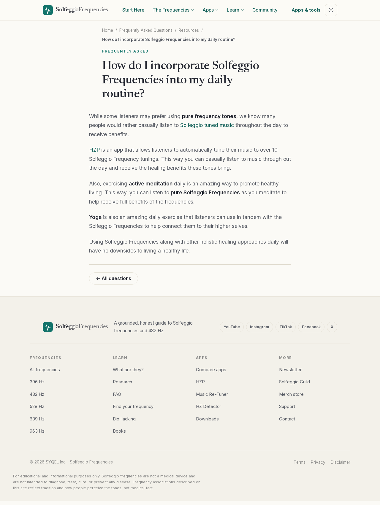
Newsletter (290, 369)
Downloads (207, 419)
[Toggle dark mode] (331, 10)
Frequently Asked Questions (145, 30)
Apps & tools (306, 10)
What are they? (128, 369)
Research (122, 382)
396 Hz (37, 382)
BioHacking (124, 419)
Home (107, 30)
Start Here (133, 10)
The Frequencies (171, 10)
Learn (233, 10)
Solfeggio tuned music (207, 125)
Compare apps (211, 369)
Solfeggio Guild (294, 382)
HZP (94, 150)
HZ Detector (208, 406)
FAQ (117, 394)
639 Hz (37, 419)
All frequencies (45, 369)
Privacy (318, 462)
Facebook (311, 327)
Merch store (291, 394)
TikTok (285, 327)
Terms (299, 462)
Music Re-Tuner (212, 394)
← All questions (113, 278)
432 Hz (37, 394)
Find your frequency (133, 406)
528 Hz (37, 406)
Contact (287, 419)
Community (265, 10)
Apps (208, 10)
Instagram (259, 327)
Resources (189, 30)
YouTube (232, 327)
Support (287, 406)
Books (119, 431)
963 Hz (37, 431)
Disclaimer (340, 462)
